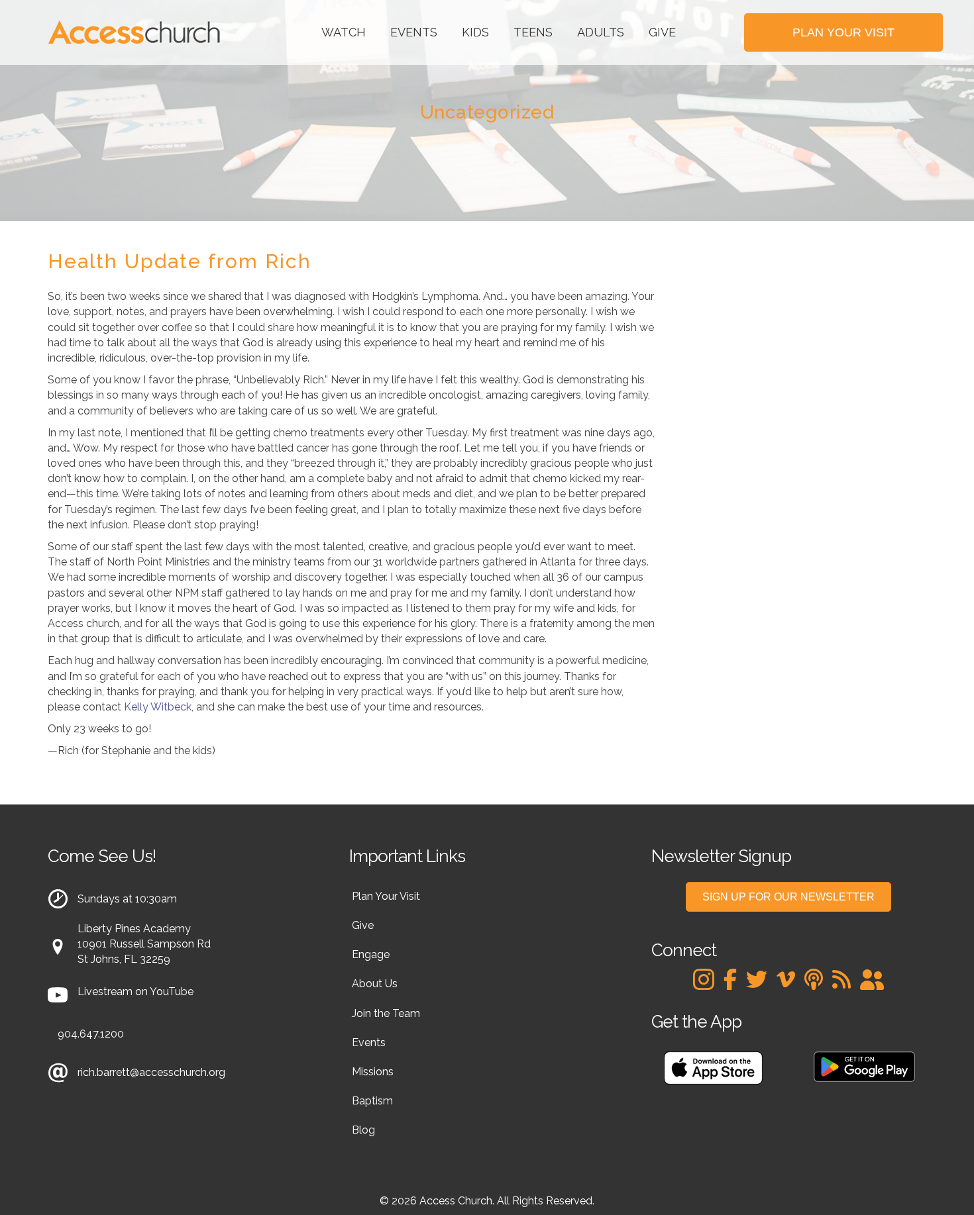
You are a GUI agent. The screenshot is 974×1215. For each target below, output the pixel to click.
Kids (475, 32)
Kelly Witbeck (157, 707)
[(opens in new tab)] (713, 1067)
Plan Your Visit (386, 896)
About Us (375, 983)
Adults (600, 32)
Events (413, 32)
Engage (371, 954)
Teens (533, 32)
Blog (363, 1130)
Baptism (372, 1100)
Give (662, 32)
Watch (343, 32)
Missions (373, 1071)
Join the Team (386, 1013)
